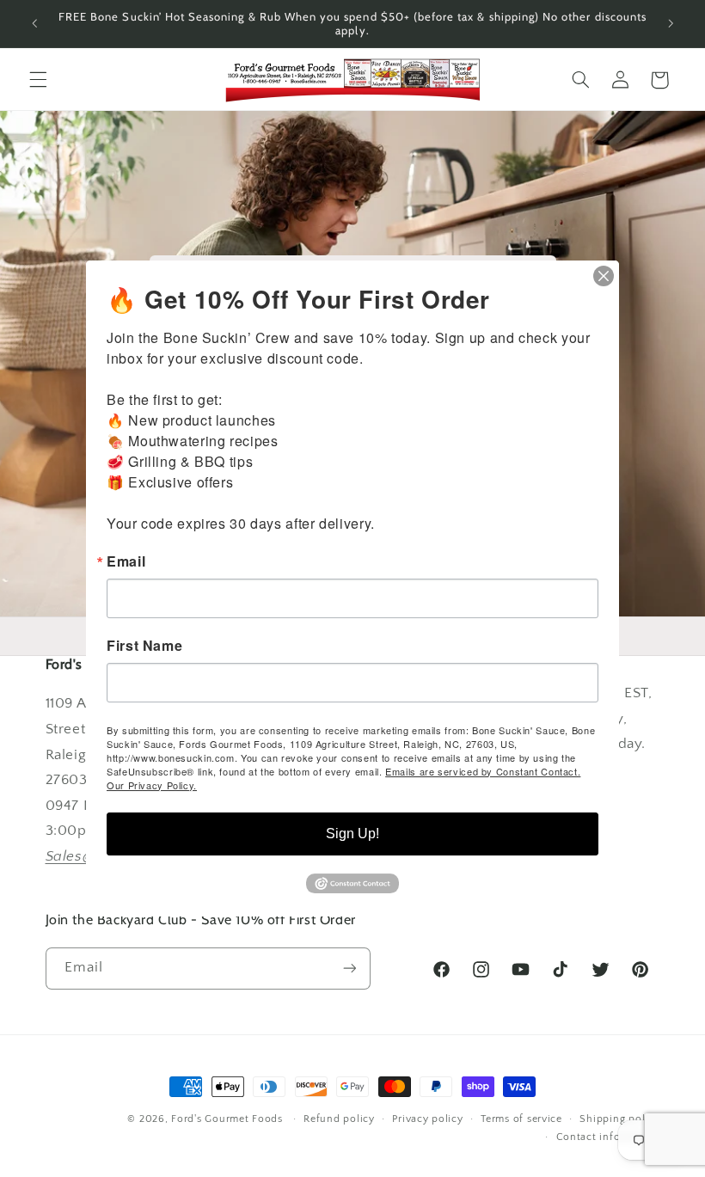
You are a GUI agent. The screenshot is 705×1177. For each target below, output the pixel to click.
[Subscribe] (349, 968)
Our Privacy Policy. (152, 785)
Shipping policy (619, 1119)
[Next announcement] (671, 23)
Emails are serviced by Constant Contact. (482, 771)
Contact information (608, 1137)
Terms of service (521, 1119)
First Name (144, 646)
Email (126, 561)
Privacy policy (427, 1119)
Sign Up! (352, 833)
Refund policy (339, 1119)
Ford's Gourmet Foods (227, 1119)
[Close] (603, 276)
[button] (38, 80)
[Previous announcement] (34, 23)
